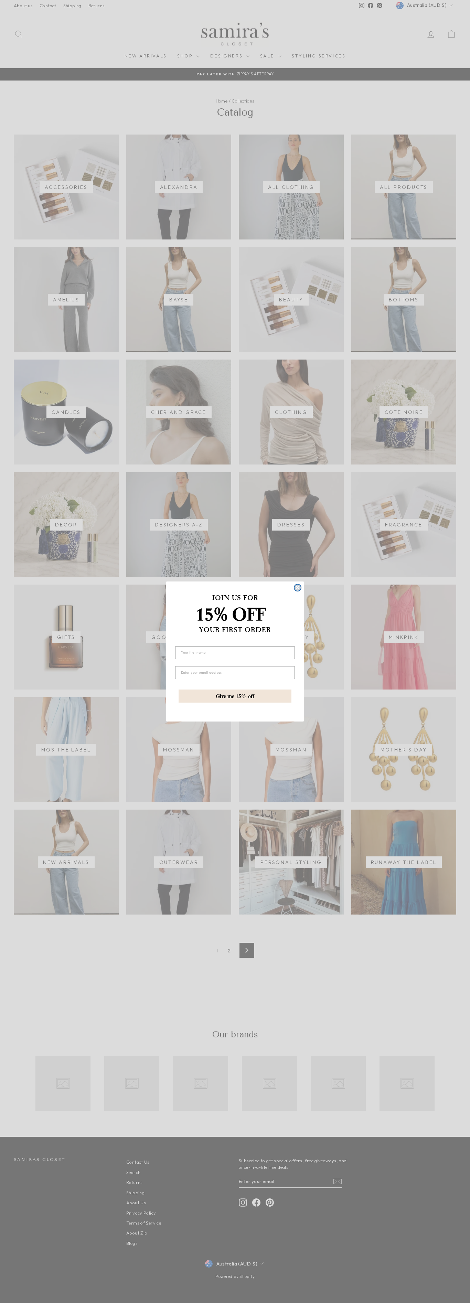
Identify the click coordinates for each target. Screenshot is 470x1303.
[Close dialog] (297, 587)
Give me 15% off (235, 696)
